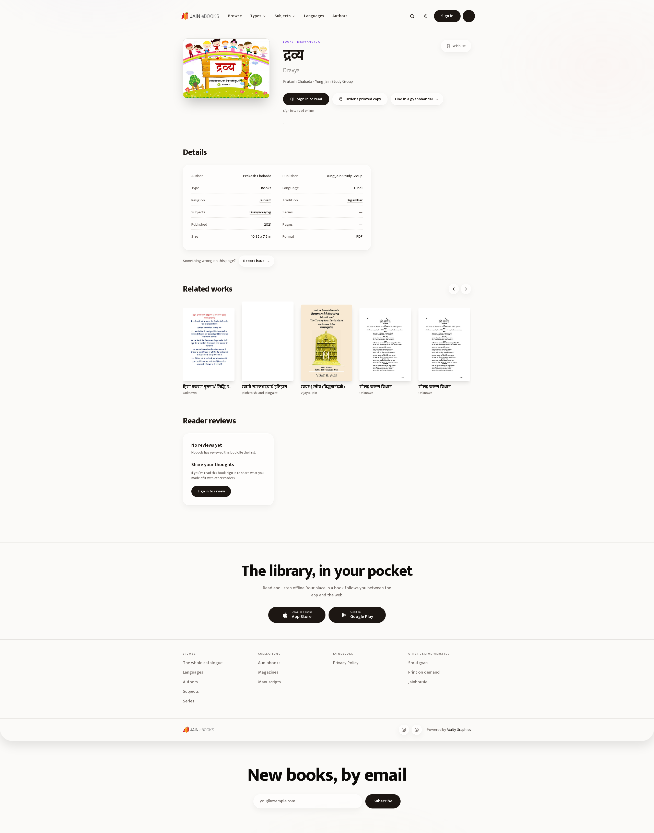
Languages (314, 16)
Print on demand (424, 672)
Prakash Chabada (257, 176)
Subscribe (382, 801)
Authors (339, 16)
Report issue (253, 261)
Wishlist (459, 46)
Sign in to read (309, 99)
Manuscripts (269, 682)
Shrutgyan (418, 662)
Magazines (268, 672)
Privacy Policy (345, 662)
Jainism (265, 200)
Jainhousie (417, 682)
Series (188, 701)
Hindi (358, 188)
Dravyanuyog (260, 212)
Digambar (355, 200)
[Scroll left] (454, 289)
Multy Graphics (459, 729)
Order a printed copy (363, 99)
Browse (235, 16)
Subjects (283, 16)
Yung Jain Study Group (344, 176)
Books (266, 188)
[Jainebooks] (199, 16)
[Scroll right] (466, 289)
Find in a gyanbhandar (414, 99)
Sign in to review (211, 491)
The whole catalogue (203, 662)
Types (255, 16)
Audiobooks (269, 662)
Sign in (447, 16)
